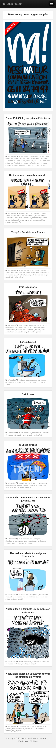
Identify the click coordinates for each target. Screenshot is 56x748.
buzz (32, 270)
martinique (26, 664)
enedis (23, 161)
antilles (21, 325)
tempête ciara (31, 165)
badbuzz (22, 380)
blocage (26, 270)
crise (19, 216)
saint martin (18, 332)
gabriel (16, 275)
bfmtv (21, 156)
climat (31, 325)
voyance (37, 332)
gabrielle (22, 275)
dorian (44, 218)
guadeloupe (36, 327)
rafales (25, 163)
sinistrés (40, 728)
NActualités (12, 156)
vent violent (37, 435)
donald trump (37, 218)
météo (8, 163)
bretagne (29, 380)
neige (46, 275)
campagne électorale (26, 726)
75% (20, 539)
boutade (21, 483)
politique (42, 220)
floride (8, 220)
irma (43, 327)
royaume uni (10, 222)
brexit (44, 213)
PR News (34, 741)
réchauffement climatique (38, 163)
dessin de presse (12, 158)
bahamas (22, 213)
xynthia (19, 731)
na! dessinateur (11, 3)
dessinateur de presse (23, 218)
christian (26, 539)
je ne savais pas (42, 597)
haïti (19, 664)
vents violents (41, 165)
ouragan (31, 330)
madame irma (10, 330)
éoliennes (29, 161)
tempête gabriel (17, 277)
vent (32, 332)
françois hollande (29, 485)
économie (35, 541)
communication (29, 156)
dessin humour (24, 158)
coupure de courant (42, 156)
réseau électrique (12, 165)
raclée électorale (18, 728)
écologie (17, 161)
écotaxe (43, 541)
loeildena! (46, 161)
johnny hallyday (31, 275)
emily (15, 664)
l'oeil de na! (38, 161)
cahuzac (22, 595)
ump (13, 731)
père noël (22, 435)
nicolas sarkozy (40, 726)
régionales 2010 (31, 728)
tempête (22, 165)
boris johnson (36, 213)
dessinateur (35, 158)
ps (26, 543)
